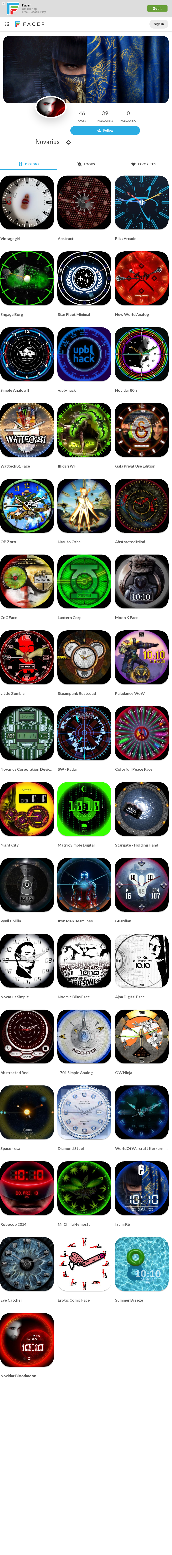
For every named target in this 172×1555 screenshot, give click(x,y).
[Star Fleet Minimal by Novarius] (84, 278)
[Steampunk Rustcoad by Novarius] (84, 657)
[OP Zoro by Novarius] (27, 506)
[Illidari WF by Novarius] (84, 430)
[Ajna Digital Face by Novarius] (142, 961)
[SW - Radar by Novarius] (84, 733)
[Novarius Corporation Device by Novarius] (27, 733)
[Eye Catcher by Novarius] (27, 1264)
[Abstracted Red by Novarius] (27, 1036)
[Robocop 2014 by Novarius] (27, 1188)
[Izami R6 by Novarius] (142, 1188)
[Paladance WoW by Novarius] (142, 657)
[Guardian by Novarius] (142, 885)
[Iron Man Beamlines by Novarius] (84, 885)
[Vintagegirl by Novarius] (27, 202)
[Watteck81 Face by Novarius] (27, 430)
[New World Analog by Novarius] (142, 278)
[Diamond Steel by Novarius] (84, 1112)
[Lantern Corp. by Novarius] (84, 581)
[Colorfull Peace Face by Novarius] (142, 733)
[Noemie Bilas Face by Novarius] (84, 961)
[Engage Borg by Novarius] (27, 278)
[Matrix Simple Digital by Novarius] (84, 809)
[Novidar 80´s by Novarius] (142, 354)
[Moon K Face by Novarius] (142, 581)
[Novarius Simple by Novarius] (27, 961)
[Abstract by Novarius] (84, 202)
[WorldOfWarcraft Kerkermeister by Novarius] (142, 1112)
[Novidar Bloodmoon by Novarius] (27, 1340)
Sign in (159, 24)
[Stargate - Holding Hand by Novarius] (142, 809)
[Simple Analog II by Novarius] (27, 354)
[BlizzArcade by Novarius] (142, 202)
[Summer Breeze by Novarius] (142, 1264)
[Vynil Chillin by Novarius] (27, 885)
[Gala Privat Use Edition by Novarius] (142, 430)
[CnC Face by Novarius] (27, 581)
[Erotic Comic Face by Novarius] (84, 1264)
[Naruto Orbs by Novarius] (84, 506)
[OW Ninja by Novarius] (142, 1036)
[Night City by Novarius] (27, 809)
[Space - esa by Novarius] (27, 1112)
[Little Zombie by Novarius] (27, 657)
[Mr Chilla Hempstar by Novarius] (84, 1188)
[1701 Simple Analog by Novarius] (84, 1036)
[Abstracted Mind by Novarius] (142, 506)
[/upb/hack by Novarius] (84, 354)
